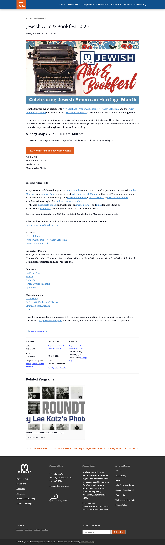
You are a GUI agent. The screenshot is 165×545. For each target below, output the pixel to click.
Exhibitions (73, 4)
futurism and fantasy (117, 197)
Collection (20, 489)
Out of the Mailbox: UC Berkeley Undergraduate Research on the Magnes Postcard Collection (95, 448)
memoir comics (83, 205)
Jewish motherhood (77, 197)
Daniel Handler (73, 190)
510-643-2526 (56, 481)
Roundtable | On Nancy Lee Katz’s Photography (45, 433)
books (28, 364)
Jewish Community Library (39, 243)
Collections (101, 4)
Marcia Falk (48, 194)
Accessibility (121, 475)
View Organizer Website (56, 368)
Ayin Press (31, 287)
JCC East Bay (32, 298)
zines (99, 205)
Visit (61, 4)
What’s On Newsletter (125, 485)
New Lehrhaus (70, 109)
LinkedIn (37, 530)
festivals (35, 364)
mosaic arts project (47, 205)
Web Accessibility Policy (126, 500)
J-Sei (28, 309)
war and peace (96, 197)
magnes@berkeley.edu (50, 320)
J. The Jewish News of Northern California (98, 109)
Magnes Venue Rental (125, 490)
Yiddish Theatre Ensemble (68, 201)
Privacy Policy (121, 505)
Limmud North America (38, 306)
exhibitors (45, 208)
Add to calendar (37, 332)
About (127, 4)
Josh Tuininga (79, 194)
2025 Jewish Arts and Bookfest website (50, 150)
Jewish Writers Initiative (38, 284)
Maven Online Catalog (25, 498)
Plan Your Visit (22, 479)
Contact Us (120, 495)
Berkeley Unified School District (42, 302)
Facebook (19, 530)
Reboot (29, 276)
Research (115, 4)
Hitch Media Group (87, 542)
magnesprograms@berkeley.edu (42, 225)
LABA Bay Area (33, 273)
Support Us (139, 4)
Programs (87, 4)
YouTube (45, 530)
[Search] (146, 4)
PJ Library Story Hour (38, 448)
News (118, 480)
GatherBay (31, 280)
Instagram (28, 530)
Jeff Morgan (92, 194)
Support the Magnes (25, 503)
